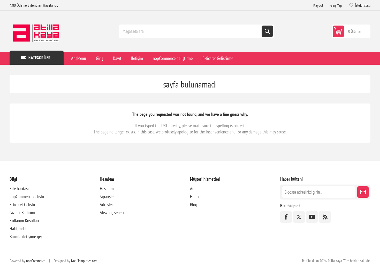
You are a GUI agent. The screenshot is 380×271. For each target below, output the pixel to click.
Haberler (197, 197)
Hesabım (107, 189)
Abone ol (363, 192)
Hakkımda (18, 229)
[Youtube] (312, 217)
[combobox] (191, 31)
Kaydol (318, 5)
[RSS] (325, 217)
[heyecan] (299, 217)
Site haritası (19, 189)
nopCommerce (35, 260)
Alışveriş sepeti (112, 213)
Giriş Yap (336, 5)
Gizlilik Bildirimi (22, 213)
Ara (267, 31)
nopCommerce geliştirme (29, 197)
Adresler (106, 205)
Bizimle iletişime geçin (27, 237)
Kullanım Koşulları (24, 221)
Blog (193, 205)
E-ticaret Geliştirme (25, 205)
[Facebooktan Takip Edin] (286, 217)
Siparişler (107, 197)
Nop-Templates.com (84, 260)
